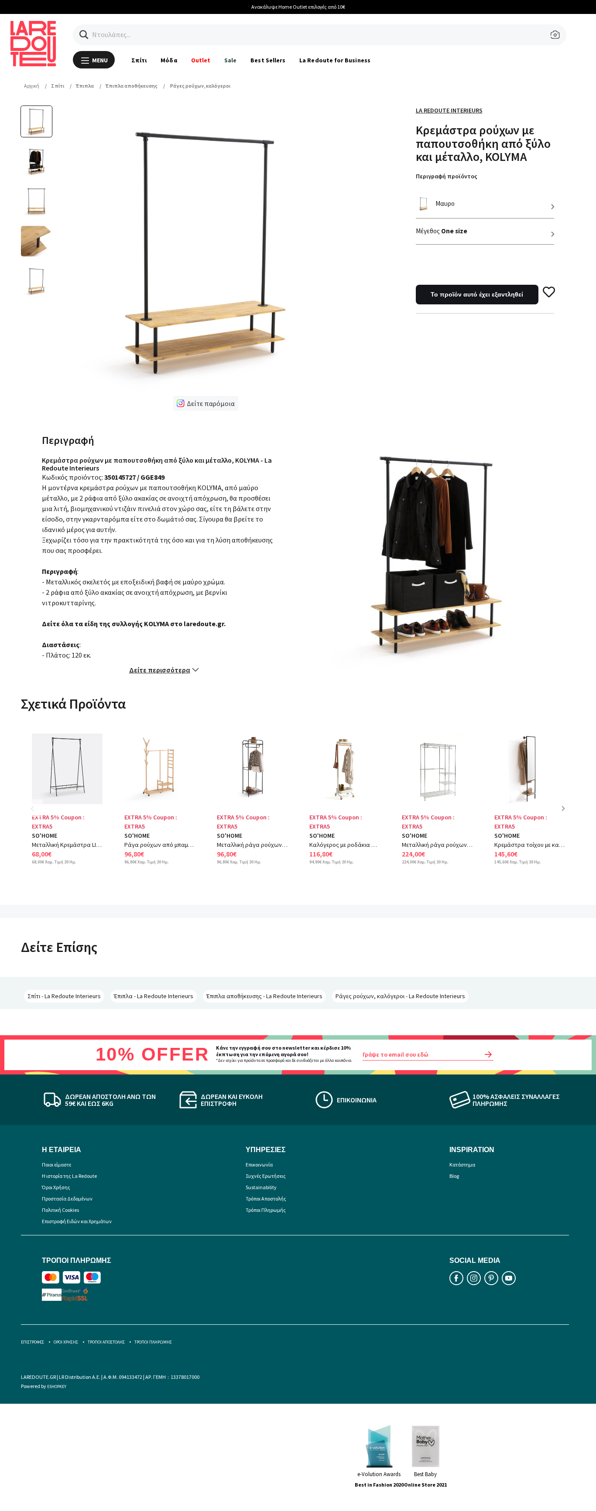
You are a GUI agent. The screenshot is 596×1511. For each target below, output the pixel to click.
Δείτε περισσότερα (159, 669)
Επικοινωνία (259, 1164)
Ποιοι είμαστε (56, 1164)
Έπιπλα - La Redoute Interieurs (153, 996)
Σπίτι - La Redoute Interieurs (64, 996)
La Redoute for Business (334, 60)
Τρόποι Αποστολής (266, 1198)
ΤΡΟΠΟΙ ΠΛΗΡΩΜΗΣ (153, 1342)
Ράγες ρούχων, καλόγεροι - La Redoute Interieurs (400, 996)
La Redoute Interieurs (449, 110)
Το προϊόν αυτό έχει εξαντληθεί (477, 294)
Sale (230, 60)
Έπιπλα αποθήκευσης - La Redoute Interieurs (264, 996)
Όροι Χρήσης (56, 1187)
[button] (84, 34)
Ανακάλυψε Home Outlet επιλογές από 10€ (298, 6)
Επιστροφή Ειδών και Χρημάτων (77, 1221)
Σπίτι (139, 60)
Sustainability (261, 1187)
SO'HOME (44, 835)
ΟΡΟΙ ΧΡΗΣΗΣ (66, 1342)
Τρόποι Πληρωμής (266, 1210)
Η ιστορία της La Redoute (69, 1176)
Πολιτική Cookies (60, 1210)
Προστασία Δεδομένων (67, 1198)
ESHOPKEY (56, 1386)
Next (566, 815)
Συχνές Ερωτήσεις (266, 1176)
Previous (38, 815)
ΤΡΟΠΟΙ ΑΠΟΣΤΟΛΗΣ (106, 1342)
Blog (454, 1176)
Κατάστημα (462, 1164)
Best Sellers (267, 60)
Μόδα (169, 60)
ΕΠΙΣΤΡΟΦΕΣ (32, 1342)
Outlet (200, 60)
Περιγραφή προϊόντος (446, 176)
